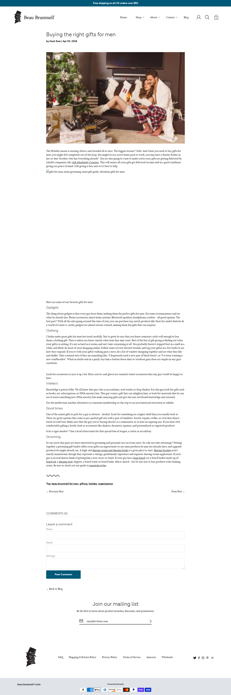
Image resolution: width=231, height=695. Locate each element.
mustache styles (98, 465)
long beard (139, 457)
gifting (83, 483)
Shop (138, 17)
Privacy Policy (109, 657)
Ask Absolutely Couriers (85, 162)
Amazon (151, 657)
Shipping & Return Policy (82, 657)
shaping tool (65, 461)
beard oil (51, 461)
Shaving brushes (162, 450)
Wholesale (167, 657)
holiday (93, 483)
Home (123, 17)
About (153, 17)
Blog (186, 17)
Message (50, 555)
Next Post (176, 491)
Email (49, 542)
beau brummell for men (65, 483)
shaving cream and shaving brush (110, 450)
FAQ (60, 657)
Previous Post (56, 491)
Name (49, 529)
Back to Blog (56, 588)
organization (105, 483)
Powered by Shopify (115, 684)
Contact (170, 17)
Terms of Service (132, 657)
